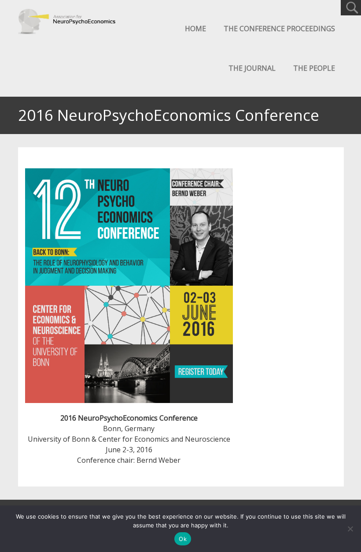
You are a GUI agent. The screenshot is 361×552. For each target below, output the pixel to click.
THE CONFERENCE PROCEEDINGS (279, 28)
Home (195, 28)
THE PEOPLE (314, 68)
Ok (183, 538)
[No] (350, 528)
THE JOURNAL (252, 68)
